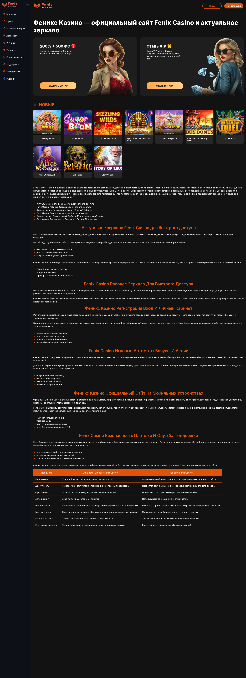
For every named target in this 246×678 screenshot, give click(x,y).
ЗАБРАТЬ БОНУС (58, 85)
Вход (212, 6)
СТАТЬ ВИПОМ (164, 85)
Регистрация (234, 6)
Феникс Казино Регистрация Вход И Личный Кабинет (64, 210)
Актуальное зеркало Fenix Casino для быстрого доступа (65, 204)
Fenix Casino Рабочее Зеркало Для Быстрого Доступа (64, 207)
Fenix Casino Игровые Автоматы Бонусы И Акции (62, 213)
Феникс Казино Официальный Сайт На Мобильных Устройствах (70, 216)
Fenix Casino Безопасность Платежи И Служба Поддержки (67, 219)
